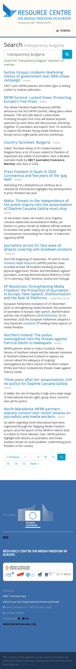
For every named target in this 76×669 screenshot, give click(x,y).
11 (53, 457)
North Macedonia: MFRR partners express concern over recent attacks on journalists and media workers (37, 413)
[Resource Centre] (37, 14)
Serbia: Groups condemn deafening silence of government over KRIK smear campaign (37, 76)
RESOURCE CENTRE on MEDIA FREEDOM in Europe (35, 553)
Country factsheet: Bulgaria (27, 142)
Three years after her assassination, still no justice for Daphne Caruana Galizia (38, 381)
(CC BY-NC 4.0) (26, 664)
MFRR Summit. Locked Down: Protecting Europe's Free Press (37, 99)
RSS (5, 537)
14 (15, 463)
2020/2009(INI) (46, 315)
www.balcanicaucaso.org (19, 624)
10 (45, 457)
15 (23, 463)
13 (7, 463)
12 (61, 457)
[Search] (67, 54)
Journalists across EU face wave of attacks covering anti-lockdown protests (38, 247)
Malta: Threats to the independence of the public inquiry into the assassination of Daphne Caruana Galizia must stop (38, 204)
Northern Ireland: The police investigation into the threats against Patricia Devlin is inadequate (35, 339)
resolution (30, 323)
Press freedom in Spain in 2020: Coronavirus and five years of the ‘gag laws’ (35, 175)
